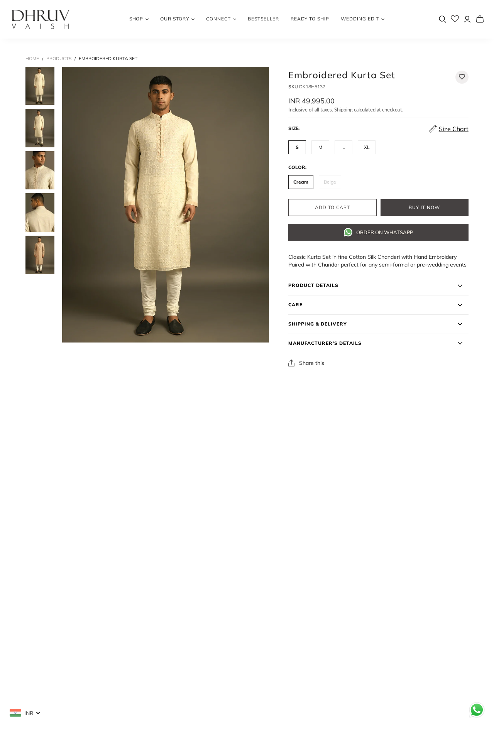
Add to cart (332, 207)
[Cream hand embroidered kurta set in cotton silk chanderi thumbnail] (39, 86)
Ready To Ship (310, 19)
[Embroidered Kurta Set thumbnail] (39, 212)
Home (32, 58)
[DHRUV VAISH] (40, 19)
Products (58, 58)
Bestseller (263, 19)
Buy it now (424, 207)
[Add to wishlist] (462, 77)
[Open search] (443, 19)
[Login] (467, 19)
